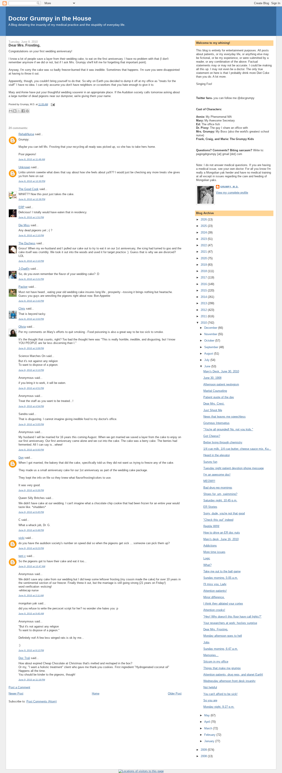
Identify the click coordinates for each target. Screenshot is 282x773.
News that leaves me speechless (224, 416)
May (207, 715)
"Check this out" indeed (218, 519)
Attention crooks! (214, 610)
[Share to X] (19, 111)
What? (207, 565)
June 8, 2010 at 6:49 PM (31, 530)
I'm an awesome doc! (216, 474)
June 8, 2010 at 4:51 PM (31, 388)
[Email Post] (52, 104)
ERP (21, 207)
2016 (204, 284)
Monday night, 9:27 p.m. (218, 706)
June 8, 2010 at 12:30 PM (32, 181)
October (209, 340)
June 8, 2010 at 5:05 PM (31, 424)
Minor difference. (214, 597)
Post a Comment (19, 687)
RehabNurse (26, 134)
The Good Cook (29, 189)
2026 (204, 219)
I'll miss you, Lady (214, 584)
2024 (204, 232)
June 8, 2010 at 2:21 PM (31, 279)
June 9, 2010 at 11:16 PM (32, 679)
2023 (204, 239)
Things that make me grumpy (222, 668)
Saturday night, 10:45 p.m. (220, 500)
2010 (204, 322)
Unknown (24, 167)
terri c (22, 556)
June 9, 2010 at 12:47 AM (32, 566)
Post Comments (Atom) (41, 701)
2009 (204, 749)
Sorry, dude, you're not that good (224, 513)
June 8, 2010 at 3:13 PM (31, 370)
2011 (204, 316)
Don (21, 457)
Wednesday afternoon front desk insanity (229, 681)
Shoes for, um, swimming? (220, 494)
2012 (204, 310)
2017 (204, 277)
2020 (204, 258)
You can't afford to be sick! (220, 694)
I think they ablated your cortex (223, 603)
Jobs (206, 642)
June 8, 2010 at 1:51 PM (31, 217)
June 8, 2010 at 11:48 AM (32, 159)
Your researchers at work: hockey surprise (230, 623)
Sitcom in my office (215, 661)
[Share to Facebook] (23, 111)
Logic (206, 558)
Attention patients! (215, 590)
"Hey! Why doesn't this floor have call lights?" (232, 616)
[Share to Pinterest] (27, 111)
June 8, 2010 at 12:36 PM (32, 199)
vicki (21, 538)
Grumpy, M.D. (229, 186)
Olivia (22, 326)
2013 (204, 303)
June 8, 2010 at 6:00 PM (31, 449)
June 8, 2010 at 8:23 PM (31, 548)
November (211, 334)
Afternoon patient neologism (221, 384)
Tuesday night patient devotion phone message (233, 468)
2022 (204, 245)
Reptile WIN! (211, 526)
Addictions (210, 545)
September (211, 347)
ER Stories (210, 506)
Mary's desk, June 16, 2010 (221, 539)
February (210, 734)
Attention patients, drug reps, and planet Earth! (233, 674)
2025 (204, 226)
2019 (204, 264)
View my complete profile (232, 192)
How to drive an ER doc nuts (221, 532)
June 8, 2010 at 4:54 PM (31, 406)
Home (95, 693)
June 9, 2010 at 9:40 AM (31, 613)
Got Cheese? (211, 436)
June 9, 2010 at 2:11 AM (31, 595)
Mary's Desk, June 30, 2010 (221, 371)
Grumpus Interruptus (216, 423)
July (207, 360)
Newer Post (16, 693)
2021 (204, 251)
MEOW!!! (209, 481)
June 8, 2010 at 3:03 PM (31, 319)
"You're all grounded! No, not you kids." (228, 429)
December (211, 327)
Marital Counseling (215, 390)
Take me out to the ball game (222, 571)
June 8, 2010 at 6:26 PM (31, 490)
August (209, 353)
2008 (204, 756)
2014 (204, 297)
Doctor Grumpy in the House (49, 18)
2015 (204, 290)
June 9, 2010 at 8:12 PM (31, 650)
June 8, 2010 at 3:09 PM (31, 348)
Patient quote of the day (218, 397)
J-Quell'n (24, 268)
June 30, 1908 (212, 377)
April (207, 721)
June (207, 366)
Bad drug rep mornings (217, 487)
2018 (204, 271)
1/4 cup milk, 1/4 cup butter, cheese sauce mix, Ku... (237, 448)
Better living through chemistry (222, 442)
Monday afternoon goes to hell (222, 635)
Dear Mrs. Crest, (213, 403)
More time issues (214, 552)
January (209, 741)
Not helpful (210, 687)
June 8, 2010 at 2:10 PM (31, 235)
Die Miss (24, 225)
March (208, 728)
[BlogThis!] (15, 111)
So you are (210, 700)
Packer (23, 286)
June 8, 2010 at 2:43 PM (31, 301)
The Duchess (27, 243)
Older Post (175, 693)
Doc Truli (24, 658)
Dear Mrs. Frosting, (24, 45)
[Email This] (10, 111)
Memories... (211, 655)
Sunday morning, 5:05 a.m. (220, 577)
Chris (22, 308)
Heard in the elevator (216, 455)
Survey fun (210, 461)
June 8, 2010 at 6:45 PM (31, 512)
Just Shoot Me (212, 410)
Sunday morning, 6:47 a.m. (220, 648)
